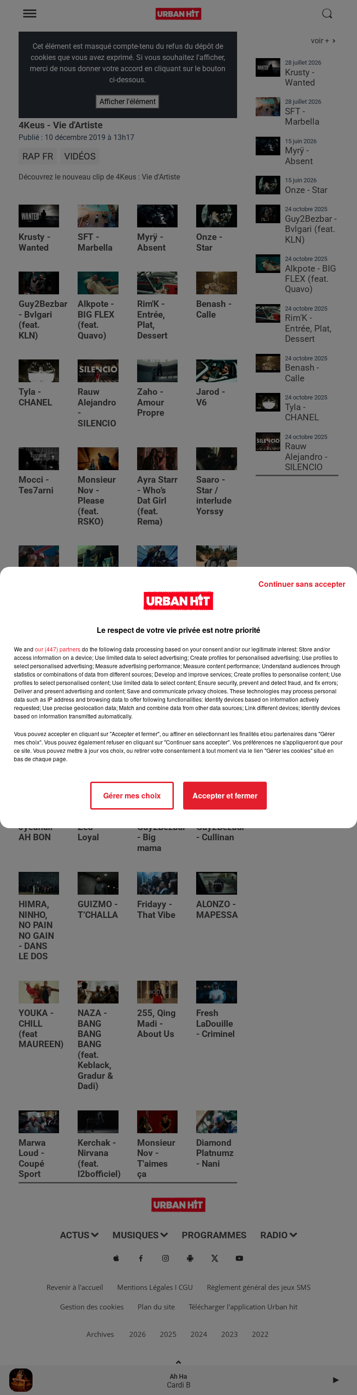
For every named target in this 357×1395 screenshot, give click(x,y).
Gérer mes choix (132, 795)
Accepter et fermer (225, 795)
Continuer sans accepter (301, 583)
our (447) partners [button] (57, 649)
